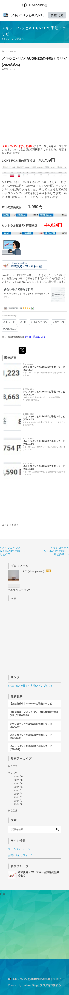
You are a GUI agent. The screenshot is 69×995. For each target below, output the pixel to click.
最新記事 (17, 696)
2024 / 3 (18, 797)
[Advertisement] (34, 107)
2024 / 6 (18, 786)
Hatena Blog (30, 985)
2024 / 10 (18, 779)
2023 (14, 810)
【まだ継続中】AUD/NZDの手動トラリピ (31, 703)
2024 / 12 (18, 776)
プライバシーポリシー (20, 849)
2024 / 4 (18, 793)
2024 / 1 (18, 804)
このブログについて (19, 590)
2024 (14, 773)
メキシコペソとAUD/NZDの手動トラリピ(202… (12, 551)
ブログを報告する (50, 985)
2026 (14, 766)
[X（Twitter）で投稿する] (22, 350)
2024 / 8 (18, 783)
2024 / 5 (18, 790)
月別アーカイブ (21, 758)
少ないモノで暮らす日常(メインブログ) (30, 685)
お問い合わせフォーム (20, 855)
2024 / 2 (18, 800)
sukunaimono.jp (9, 315)
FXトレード (9, 69)
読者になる (57, 15)
